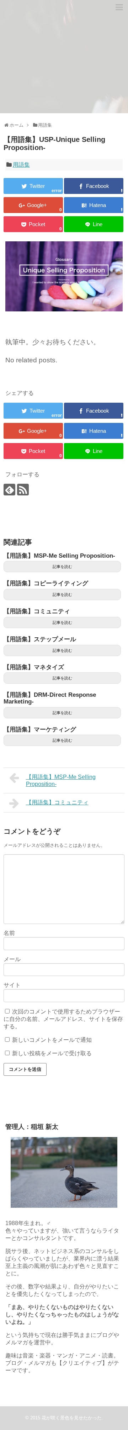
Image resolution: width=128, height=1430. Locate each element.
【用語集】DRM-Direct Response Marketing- (50, 698)
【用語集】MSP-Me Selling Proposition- (59, 555)
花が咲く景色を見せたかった (72, 1417)
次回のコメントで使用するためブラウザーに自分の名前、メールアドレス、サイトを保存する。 (63, 1019)
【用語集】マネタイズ (34, 667)
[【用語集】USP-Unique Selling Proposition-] (93, 205)
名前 (9, 933)
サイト (12, 985)
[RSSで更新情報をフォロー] (23, 489)
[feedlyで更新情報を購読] (9, 489)
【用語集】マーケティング (40, 729)
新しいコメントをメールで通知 (52, 1040)
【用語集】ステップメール (40, 639)
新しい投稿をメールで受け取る (52, 1053)
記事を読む (62, 566)
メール (12, 959)
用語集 (21, 165)
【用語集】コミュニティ (37, 611)
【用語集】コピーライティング (46, 583)
